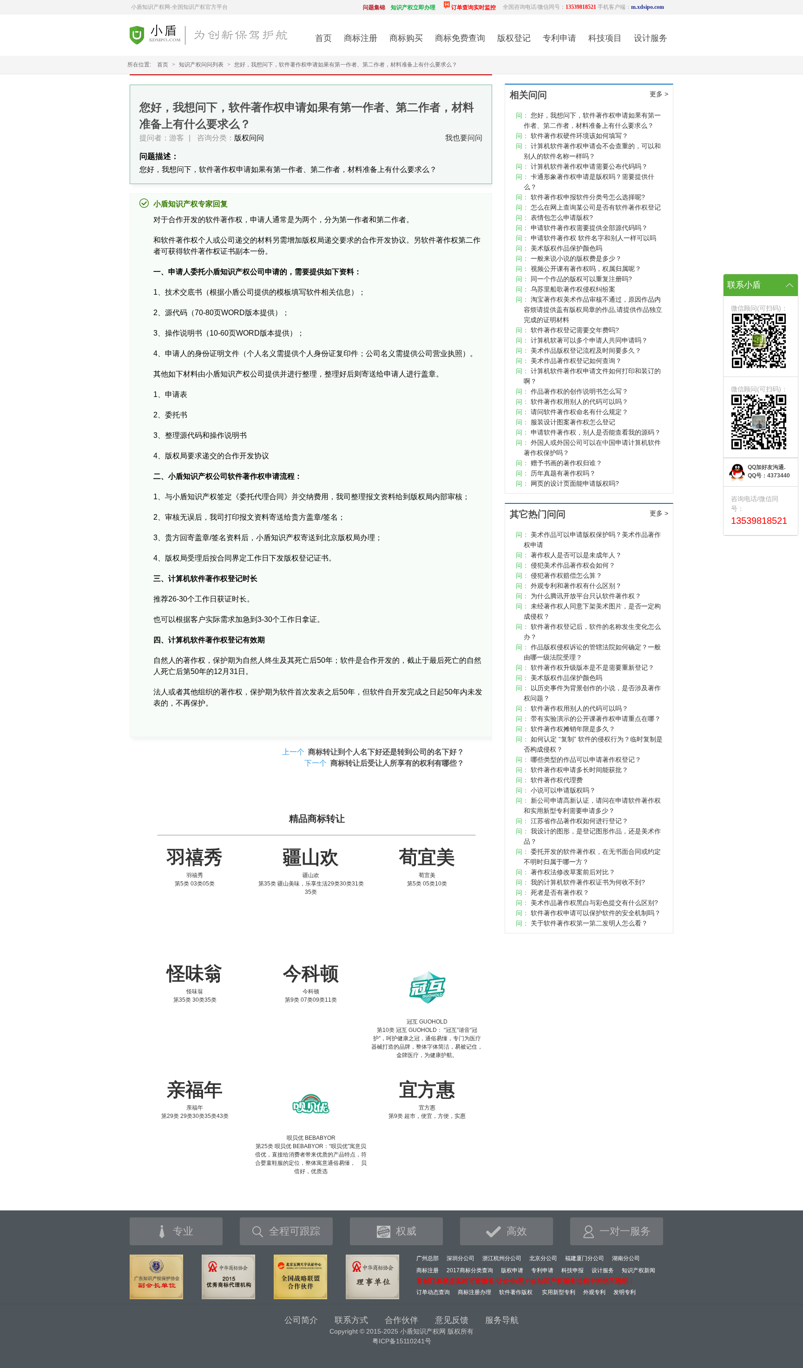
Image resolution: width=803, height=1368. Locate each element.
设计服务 (650, 38)
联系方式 (351, 1320)
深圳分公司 (460, 1258)
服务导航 (502, 1320)
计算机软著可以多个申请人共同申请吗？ (589, 340)
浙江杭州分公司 (501, 1258)
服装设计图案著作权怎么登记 (573, 422)
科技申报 (572, 1270)
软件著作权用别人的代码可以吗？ (579, 401)
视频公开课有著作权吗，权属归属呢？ (586, 268)
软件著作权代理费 (557, 780)
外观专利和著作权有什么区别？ (576, 585)
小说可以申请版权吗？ (563, 790)
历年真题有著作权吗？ (563, 473)
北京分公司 (543, 1258)
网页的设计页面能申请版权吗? (575, 483)
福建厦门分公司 (584, 1258)
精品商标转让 (317, 818)
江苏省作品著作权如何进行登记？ (579, 821)
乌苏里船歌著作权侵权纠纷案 (573, 289)
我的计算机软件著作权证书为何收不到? (588, 882)
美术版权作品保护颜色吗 (566, 248)
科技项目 (605, 38)
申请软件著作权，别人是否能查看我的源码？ (596, 432)
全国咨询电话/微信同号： (549, 7)
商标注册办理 (474, 1292)
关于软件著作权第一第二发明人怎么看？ (589, 923)
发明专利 (624, 1292)
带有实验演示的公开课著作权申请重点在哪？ (596, 718)
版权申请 (512, 1270)
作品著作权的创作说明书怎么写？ (579, 391)
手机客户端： (631, 7)
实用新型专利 (558, 1292)
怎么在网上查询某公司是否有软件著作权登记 (596, 207)
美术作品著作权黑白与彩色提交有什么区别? (594, 902)
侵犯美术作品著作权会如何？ (573, 565)
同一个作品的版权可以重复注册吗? (581, 279)
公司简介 (301, 1320)
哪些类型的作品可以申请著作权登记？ (586, 759)
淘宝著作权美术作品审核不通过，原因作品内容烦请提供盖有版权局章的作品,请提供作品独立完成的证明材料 (593, 310)
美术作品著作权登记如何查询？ (576, 360)
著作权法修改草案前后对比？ (573, 872)
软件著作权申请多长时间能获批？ (579, 769)
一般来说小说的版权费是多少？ (576, 258)
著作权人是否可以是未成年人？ (576, 555)
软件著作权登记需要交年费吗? (575, 330)
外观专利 (594, 1292)
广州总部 (427, 1258)
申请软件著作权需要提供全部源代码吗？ (589, 227)
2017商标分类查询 (470, 1270)
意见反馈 (451, 1320)
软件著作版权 (516, 1292)
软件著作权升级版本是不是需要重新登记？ (592, 667)
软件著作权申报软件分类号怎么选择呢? (588, 197)
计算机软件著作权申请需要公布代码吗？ (589, 166)
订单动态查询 (433, 1292)
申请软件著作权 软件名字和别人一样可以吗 (593, 238)
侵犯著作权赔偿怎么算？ (566, 575)
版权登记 (514, 38)
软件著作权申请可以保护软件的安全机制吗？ (596, 913)
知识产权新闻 (638, 1270)
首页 (323, 38)
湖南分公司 (626, 1258)
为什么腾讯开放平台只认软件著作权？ (586, 596)
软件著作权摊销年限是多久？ (573, 729)
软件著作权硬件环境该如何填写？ (579, 135)
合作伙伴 (401, 1320)
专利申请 (559, 38)
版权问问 (249, 138)
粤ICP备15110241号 (401, 1341)
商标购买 (406, 38)
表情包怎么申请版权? (562, 217)
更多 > (659, 94)
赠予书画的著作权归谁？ (566, 463)
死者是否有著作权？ (560, 892)
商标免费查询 (460, 38)
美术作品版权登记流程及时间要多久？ (586, 350)
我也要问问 (463, 138)
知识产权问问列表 (201, 64)
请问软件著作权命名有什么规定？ (579, 412)
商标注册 (360, 38)
